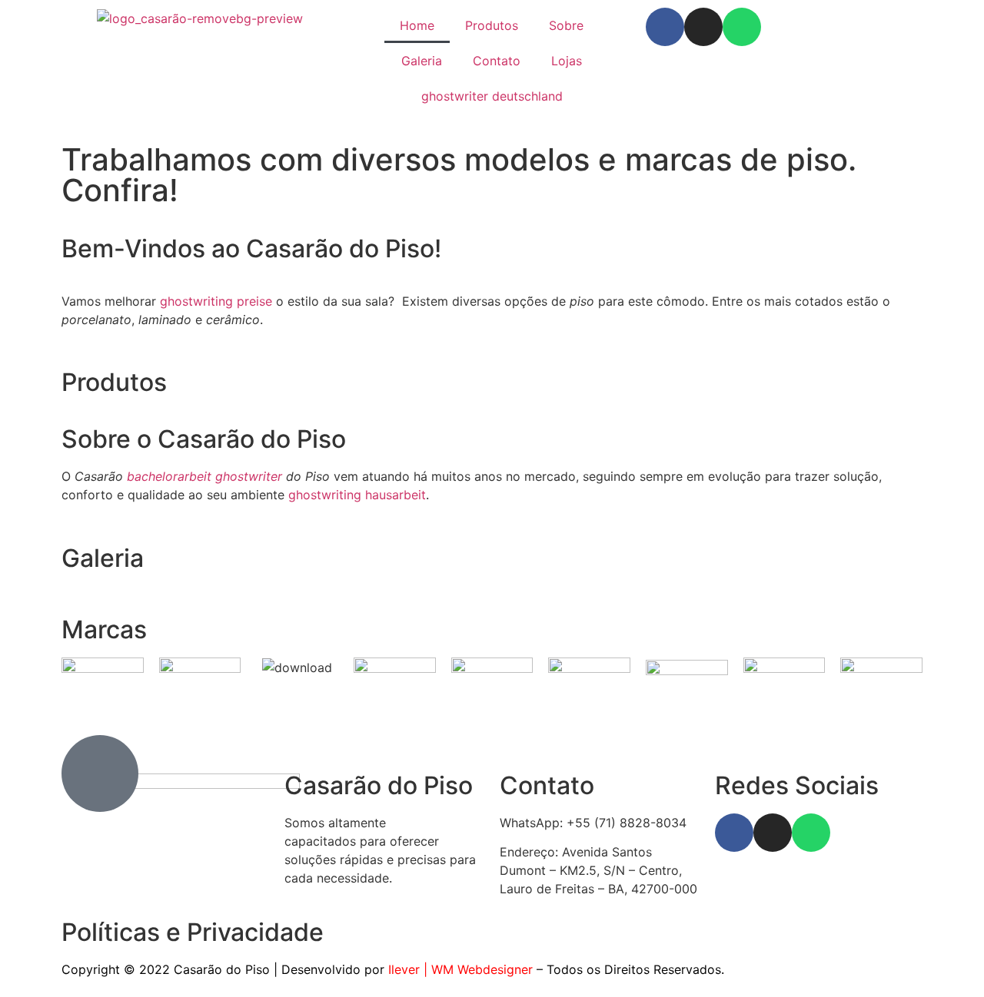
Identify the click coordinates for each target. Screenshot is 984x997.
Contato (496, 60)
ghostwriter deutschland (492, 96)
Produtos (491, 25)
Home (417, 25)
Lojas (566, 60)
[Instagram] (703, 27)
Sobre (566, 25)
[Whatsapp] (742, 27)
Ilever (404, 969)
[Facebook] (665, 27)
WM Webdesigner (482, 969)
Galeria (421, 60)
